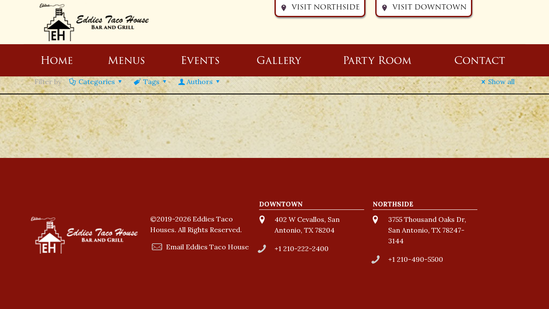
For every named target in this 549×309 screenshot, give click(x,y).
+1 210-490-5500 (415, 259)
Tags (151, 81)
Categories (96, 81)
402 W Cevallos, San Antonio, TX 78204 (307, 224)
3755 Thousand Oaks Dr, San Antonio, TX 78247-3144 (427, 230)
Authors (200, 81)
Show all (501, 81)
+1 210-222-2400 (301, 248)
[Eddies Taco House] (94, 22)
